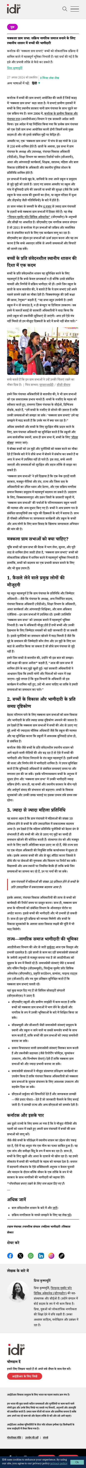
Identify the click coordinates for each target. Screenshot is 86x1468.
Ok (77, 1462)
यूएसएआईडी (46, 385)
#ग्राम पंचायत (14, 1227)
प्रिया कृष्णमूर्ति (14, 68)
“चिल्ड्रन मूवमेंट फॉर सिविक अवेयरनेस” (28, 217)
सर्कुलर (51, 947)
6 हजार (47, 207)
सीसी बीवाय (63, 385)
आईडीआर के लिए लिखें (24, 1377)
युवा (12, 27)
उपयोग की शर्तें (31, 1438)
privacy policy (58, 1464)
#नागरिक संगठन (31, 1227)
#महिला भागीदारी (50, 1227)
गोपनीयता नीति (14, 1438)
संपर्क (45, 1438)
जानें (55, 1208)
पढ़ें (69, 1215)
